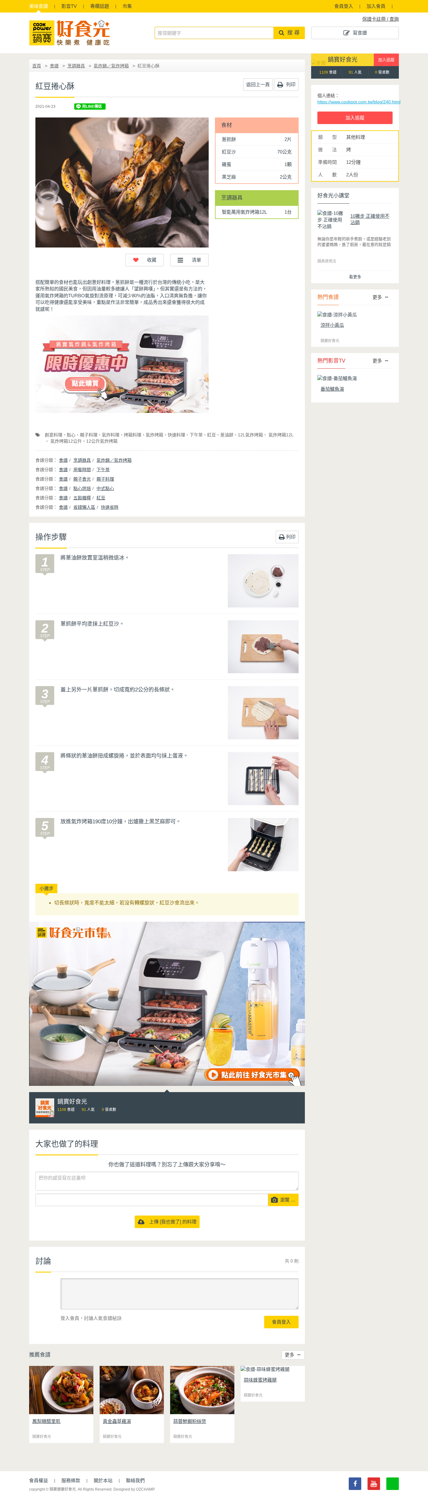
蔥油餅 (226, 434)
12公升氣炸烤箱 (101, 441)
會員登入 (343, 6)
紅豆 (211, 434)
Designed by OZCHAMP (133, 1489)
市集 (127, 6)
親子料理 (88, 434)
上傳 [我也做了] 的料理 (170, 1221)
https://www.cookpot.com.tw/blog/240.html (358, 101)
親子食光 (82, 479)
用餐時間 (82, 469)
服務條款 (70, 1480)
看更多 (355, 276)
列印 (290, 84)
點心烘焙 (82, 488)
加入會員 (376, 6)
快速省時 (109, 507)
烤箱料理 (132, 434)
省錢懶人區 (84, 507)
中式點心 (105, 488)
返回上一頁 (258, 84)
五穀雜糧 (82, 497)
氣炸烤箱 (154, 434)
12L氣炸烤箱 (250, 434)
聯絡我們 (135, 1480)
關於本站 (103, 1480)
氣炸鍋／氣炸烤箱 (111, 65)
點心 (71, 434)
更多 (289, 1354)
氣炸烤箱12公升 (65, 441)
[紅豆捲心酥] (122, 182)
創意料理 (53, 434)
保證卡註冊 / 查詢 (380, 19)
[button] (144, 260)
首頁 (36, 65)
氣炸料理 (110, 434)
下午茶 (196, 434)
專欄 (99, 6)
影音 (69, 6)
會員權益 (38, 1480)
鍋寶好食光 (343, 59)
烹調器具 (76, 65)
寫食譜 (360, 32)
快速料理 (176, 434)
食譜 (38, 6)
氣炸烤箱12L (280, 434)
